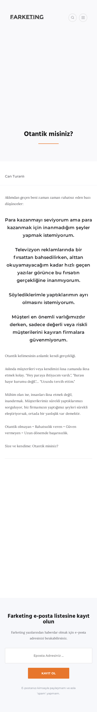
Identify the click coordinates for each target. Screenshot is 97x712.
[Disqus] (48, 528)
